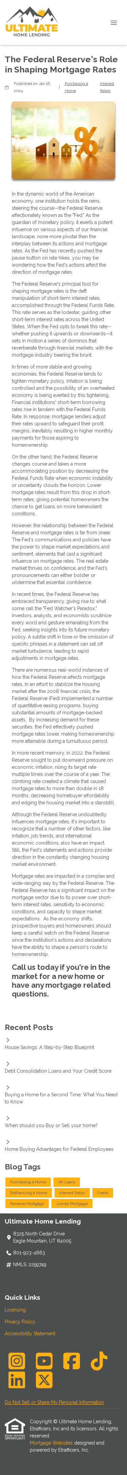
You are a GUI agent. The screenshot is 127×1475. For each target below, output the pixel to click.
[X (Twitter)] (44, 1379)
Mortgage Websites (52, 1443)
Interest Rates (107, 87)
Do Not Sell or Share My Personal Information (54, 1402)
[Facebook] (71, 1360)
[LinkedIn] (16, 1379)
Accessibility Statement (30, 1333)
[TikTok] (99, 1360)
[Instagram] (16, 1360)
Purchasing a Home (76, 87)
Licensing (15, 1310)
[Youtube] (44, 1360)
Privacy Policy (20, 1321)
